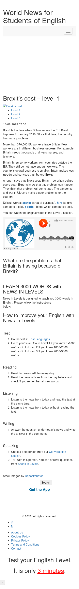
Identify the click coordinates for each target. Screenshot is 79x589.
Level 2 (15, 114)
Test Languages (39, 339)
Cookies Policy (20, 536)
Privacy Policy (20, 540)
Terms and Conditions (25, 544)
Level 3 (15, 118)
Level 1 (15, 110)
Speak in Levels (28, 464)
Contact (16, 548)
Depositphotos (33, 476)
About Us (17, 532)
